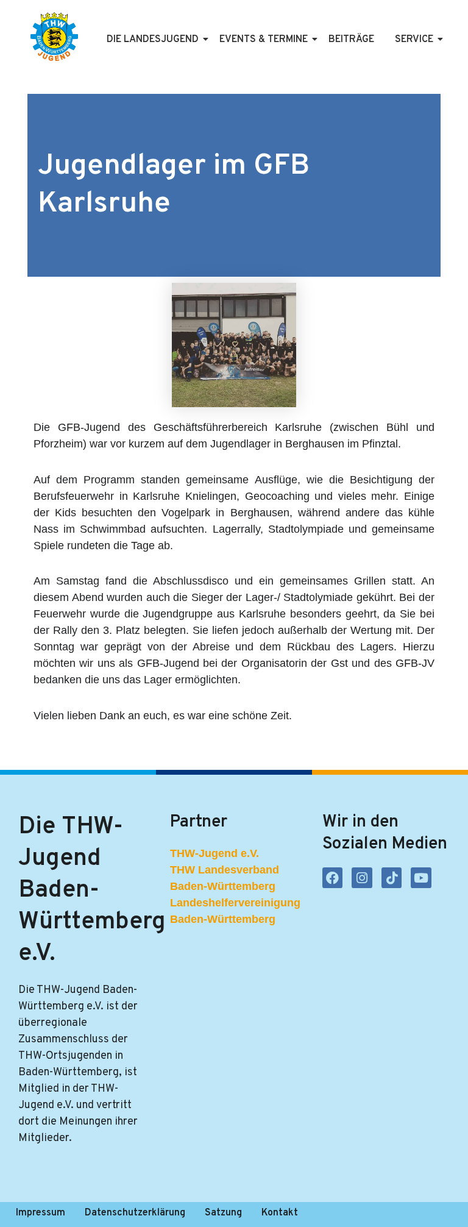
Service (414, 40)
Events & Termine (263, 40)
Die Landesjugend (153, 40)
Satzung (223, 1213)
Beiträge (351, 40)
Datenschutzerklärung (135, 1213)
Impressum (40, 1213)
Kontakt (279, 1213)
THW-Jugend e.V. (214, 853)
